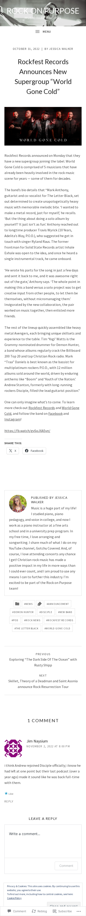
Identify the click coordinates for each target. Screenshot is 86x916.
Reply (9, 801)
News (29, 604)
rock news (33, 620)
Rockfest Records (41, 408)
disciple (46, 612)
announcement (58, 604)
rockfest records (60, 620)
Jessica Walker (61, 49)
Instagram (12, 419)
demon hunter (24, 612)
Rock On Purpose (43, 10)
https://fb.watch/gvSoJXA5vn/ (27, 430)
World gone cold (58, 628)
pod (15, 620)
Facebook (55, 413)
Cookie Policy (14, 898)
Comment (66, 865)
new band (66, 612)
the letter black (27, 628)
